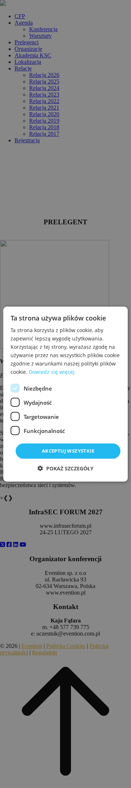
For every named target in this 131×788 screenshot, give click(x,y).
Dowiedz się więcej (52, 371)
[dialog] (65, 394)
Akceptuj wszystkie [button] (68, 451)
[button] (65, 468)
